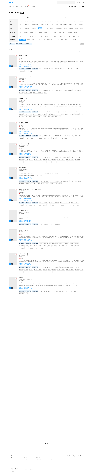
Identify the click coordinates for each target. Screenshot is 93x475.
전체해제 (82, 43)
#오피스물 (46, 68)
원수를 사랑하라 (23, 55)
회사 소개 (50, 457)
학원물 (67, 21)
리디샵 (26, 6)
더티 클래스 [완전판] (24, 144)
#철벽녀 (49, 138)
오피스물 (62, 21)
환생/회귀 (27, 24)
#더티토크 (57, 135)
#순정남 (60, 90)
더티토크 (21, 24)
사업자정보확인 (30, 469)
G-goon (20, 212)
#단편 (57, 183)
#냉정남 (62, 114)
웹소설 (18, 6)
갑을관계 (76, 28)
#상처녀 (77, 68)
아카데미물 (72, 21)
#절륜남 (79, 90)
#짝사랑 (77, 111)
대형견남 (64, 32)
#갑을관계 (67, 111)
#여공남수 (72, 111)
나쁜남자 (26, 32)
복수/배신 (51, 24)
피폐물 (70, 24)
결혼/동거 (52, 28)
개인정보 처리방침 (18, 469)
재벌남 (75, 32)
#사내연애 (21, 68)
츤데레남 (70, 32)
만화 (10, 6)
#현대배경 (51, 68)
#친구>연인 (61, 111)
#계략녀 (44, 116)
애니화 (79, 39)
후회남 (31, 32)
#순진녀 (25, 116)
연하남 (21, 32)
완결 (62, 39)
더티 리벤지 (22, 277)
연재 (58, 39)
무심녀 (41, 36)
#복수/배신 (51, 243)
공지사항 (14, 457)
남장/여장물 (80, 24)
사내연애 (40, 28)
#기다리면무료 (28, 68)
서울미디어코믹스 (29, 279)
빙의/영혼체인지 (34, 24)
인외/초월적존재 (63, 24)
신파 (69, 39)
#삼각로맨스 (62, 68)
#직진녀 (30, 116)
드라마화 (74, 39)
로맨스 (21, 21)
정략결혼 (65, 28)
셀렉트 (32, 6)
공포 (66, 39)
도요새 (20, 57)
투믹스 (27, 212)
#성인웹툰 (57, 68)
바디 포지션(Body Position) (25, 77)
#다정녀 (21, 116)
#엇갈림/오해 (35, 68)
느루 (20, 78)
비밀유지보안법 (22, 167)
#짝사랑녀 (40, 116)
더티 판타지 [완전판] (24, 122)
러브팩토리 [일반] (23, 211)
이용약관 (12, 469)
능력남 (80, 32)
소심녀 (69, 36)
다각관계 (21, 28)
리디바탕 (25, 462)
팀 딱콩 (20, 169)
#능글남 (68, 68)
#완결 (45, 92)
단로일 (20, 279)
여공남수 (82, 28)
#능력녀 (77, 114)
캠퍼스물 (56, 21)
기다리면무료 (22, 39)
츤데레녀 (79, 36)
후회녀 (51, 36)
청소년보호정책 (24, 469)
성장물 (56, 24)
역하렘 (74, 24)
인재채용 (50, 459)
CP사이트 (25, 460)
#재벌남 (70, 90)
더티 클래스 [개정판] (24, 98)
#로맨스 (40, 68)
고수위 (43, 39)
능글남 (54, 32)
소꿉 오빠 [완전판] (23, 254)
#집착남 (25, 114)
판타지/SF (34, 21)
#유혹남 (44, 245)
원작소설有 (49, 39)
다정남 (45, 32)
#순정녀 (25, 92)
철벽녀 (46, 36)
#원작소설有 (40, 92)
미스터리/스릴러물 (48, 21)
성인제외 (82, 52)
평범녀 (74, 36)
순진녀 (65, 36)
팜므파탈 (36, 36)
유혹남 (59, 32)
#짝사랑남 (72, 114)
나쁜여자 (31, 36)
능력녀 (25, 36)
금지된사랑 (46, 28)
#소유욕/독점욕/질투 (53, 111)
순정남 (50, 32)
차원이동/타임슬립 (44, 24)
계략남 (40, 32)
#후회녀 (71, 291)
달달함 (28, 39)
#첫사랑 (56, 90)
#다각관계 (72, 181)
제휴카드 (25, 457)
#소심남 (38, 183)
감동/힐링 (38, 39)
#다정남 (30, 114)
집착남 (36, 32)
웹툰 (14, 6)
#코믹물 (45, 291)
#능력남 (72, 68)
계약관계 (71, 28)
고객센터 (14, 454)
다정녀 (60, 36)
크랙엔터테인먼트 (26, 169)
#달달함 (49, 116)
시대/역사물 (40, 21)
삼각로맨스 (27, 28)
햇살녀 (21, 36)
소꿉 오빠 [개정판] (23, 230)
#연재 (30, 71)
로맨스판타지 (27, 21)
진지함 (33, 39)
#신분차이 (21, 245)
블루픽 (26, 78)
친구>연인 (34, 28)
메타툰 (20, 100)
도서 (22, 6)
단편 (54, 39)
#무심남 (53, 114)
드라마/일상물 (80, 21)
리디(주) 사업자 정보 (14, 468)
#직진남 (21, 92)
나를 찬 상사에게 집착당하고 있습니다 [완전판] (30, 189)
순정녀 (55, 36)
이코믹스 (27, 57)
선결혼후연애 (59, 28)
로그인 (80, 2)
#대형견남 (26, 138)
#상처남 (42, 183)
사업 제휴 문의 (39, 459)
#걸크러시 (21, 71)
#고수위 (26, 71)
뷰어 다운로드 (26, 459)
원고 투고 (38, 457)
